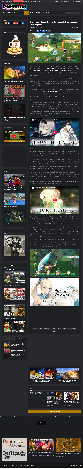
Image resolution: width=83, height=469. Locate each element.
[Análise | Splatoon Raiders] (14, 199)
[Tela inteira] (23, 141)
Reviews (15, 12)
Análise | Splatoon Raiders (10, 206)
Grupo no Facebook (77, 1)
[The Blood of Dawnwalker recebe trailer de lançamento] (14, 110)
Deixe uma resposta (55, 411)
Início (32, 18)
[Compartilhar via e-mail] (46, 31)
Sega (59, 328)
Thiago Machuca (35, 27)
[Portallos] (14, 7)
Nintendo (35, 328)
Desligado (38, 12)
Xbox (55, 331)
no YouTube (34, 452)
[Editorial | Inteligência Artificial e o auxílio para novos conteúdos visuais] (68, 445)
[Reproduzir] (5, 141)
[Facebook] (38, 31)
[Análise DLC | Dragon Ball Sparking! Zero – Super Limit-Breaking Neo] (14, 180)
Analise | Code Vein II (9, 223)
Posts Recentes (56, 1)
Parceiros (70, 1)
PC (41, 328)
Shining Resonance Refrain (70, 328)
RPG (54, 328)
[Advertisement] (55, 6)
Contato (65, 1)
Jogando (35, 18)
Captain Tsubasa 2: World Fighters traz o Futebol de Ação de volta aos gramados (18, 344)
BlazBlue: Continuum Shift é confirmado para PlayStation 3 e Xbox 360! (71, 402)
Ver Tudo (27, 12)
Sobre (62, 1)
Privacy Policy (46, 468)
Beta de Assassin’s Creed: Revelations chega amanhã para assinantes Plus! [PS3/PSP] (53, 402)
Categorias (9, 12)
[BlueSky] (23, 23)
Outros (21, 12)
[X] (40, 31)
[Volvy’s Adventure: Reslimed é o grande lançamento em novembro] (14, 91)
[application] (14, 136)
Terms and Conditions (38, 468)
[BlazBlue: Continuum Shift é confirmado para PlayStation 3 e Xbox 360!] (71, 396)
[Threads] (20, 23)
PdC (32, 12)
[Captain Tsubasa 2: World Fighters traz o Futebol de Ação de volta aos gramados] (14, 72)
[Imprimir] (49, 31)
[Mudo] (21, 141)
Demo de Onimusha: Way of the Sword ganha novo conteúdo (34, 1)
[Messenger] (43, 31)
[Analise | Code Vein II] (14, 216)
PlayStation (47, 328)
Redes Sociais (46, 12)
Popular (20, 338)
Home (4, 12)
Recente (8, 338)
